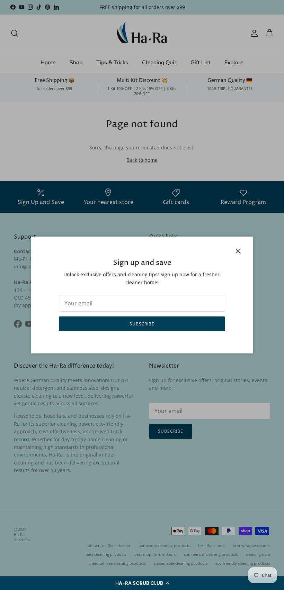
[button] (142, 583)
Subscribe (142, 324)
